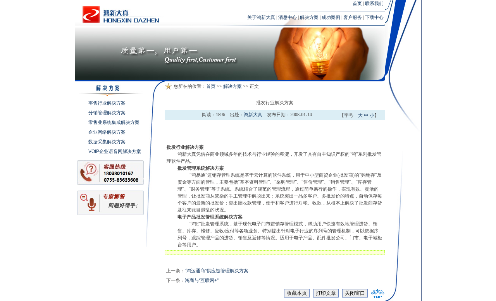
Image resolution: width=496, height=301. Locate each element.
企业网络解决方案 (107, 132)
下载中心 (374, 17)
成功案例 (331, 17)
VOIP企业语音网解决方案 (114, 151)
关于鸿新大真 (261, 17)
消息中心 (287, 17)
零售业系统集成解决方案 (114, 122)
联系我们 (374, 3)
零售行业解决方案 (107, 103)
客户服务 (352, 17)
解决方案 (309, 17)
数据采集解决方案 (107, 141)
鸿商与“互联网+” (202, 280)
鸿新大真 (253, 114)
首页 (357, 3)
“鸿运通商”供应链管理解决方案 (216, 270)
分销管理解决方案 (107, 112)
